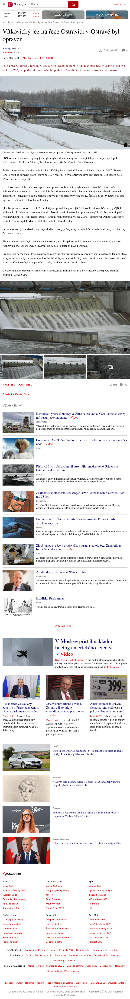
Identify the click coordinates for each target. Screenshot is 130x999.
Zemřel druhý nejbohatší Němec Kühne (61, 572)
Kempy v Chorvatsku (56, 919)
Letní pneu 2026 (97, 919)
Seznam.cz (119, 4)
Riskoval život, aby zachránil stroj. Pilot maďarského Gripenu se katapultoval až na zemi (77, 468)
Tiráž (48, 983)
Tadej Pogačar (53, 899)
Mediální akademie (63, 983)
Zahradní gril (59, 960)
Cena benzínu (83, 950)
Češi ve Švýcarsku (55, 933)
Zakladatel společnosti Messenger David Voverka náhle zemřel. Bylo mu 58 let (80, 495)
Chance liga (95, 886)
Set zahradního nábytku (106, 955)
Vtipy (38, 448)
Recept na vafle (10, 937)
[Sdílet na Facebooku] (121, 384)
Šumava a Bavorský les (57, 928)
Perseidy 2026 (66, 950)
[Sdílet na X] (125, 384)
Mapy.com (30, 950)
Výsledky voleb (10, 895)
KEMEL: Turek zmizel (50, 598)
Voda (26, 394)
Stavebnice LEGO (55, 966)
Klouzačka (86, 955)
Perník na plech (10, 942)
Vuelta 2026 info (54, 886)
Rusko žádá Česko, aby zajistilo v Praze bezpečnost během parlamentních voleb (21, 707)
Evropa (39, 475)
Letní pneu (91, 966)
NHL (91, 908)
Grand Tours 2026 (55, 908)
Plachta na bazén (43, 955)
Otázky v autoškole (98, 937)
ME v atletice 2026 (98, 899)
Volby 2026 (8, 886)
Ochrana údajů (98, 983)
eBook (105, 50)
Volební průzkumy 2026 (14, 890)
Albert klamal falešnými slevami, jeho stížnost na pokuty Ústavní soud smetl (107, 707)
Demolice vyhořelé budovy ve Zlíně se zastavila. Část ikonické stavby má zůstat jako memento (81, 415)
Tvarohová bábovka (13, 933)
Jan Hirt (49, 895)
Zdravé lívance (10, 928)
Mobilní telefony (36, 966)
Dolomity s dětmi (54, 942)
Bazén (29, 955)
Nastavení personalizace (65, 986)
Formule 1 (94, 903)
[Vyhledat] (73, 4)
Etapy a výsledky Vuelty (57, 890)
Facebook (8, 983)
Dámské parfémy (75, 966)
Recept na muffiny (12, 924)
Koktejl (39, 554)
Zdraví (39, 527)
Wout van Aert (53, 903)
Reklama (29, 983)
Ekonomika (41, 501)
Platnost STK (95, 942)
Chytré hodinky (54, 971)
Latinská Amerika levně (57, 937)
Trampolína (60, 955)
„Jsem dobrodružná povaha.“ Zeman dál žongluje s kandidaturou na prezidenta (65, 707)
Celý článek (113, 666)
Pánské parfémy (72, 971)
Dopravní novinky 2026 (100, 928)
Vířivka (71, 960)
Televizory (120, 966)
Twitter (19, 983)
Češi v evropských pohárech (107, 950)
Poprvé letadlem (54, 924)
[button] (65, 112)
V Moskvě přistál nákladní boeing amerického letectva (84, 644)
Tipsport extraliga (97, 895)
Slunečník (73, 955)
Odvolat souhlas (116, 983)
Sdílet (117, 50)
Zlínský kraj (41, 422)
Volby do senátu (11, 903)
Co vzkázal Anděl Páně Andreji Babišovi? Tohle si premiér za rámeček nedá (81, 442)
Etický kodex (81, 983)
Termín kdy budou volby (14, 899)
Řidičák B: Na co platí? (100, 933)
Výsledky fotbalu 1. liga (100, 890)
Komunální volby (11, 908)
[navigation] (3, 4)
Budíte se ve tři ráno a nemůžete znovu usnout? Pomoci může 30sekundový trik (76, 521)
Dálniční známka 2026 (100, 924)
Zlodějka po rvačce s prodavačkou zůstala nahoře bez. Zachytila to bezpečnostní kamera (79, 547)
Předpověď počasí (47, 950)
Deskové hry (106, 966)
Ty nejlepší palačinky (13, 919)
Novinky (6, 48)
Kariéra (40, 983)
